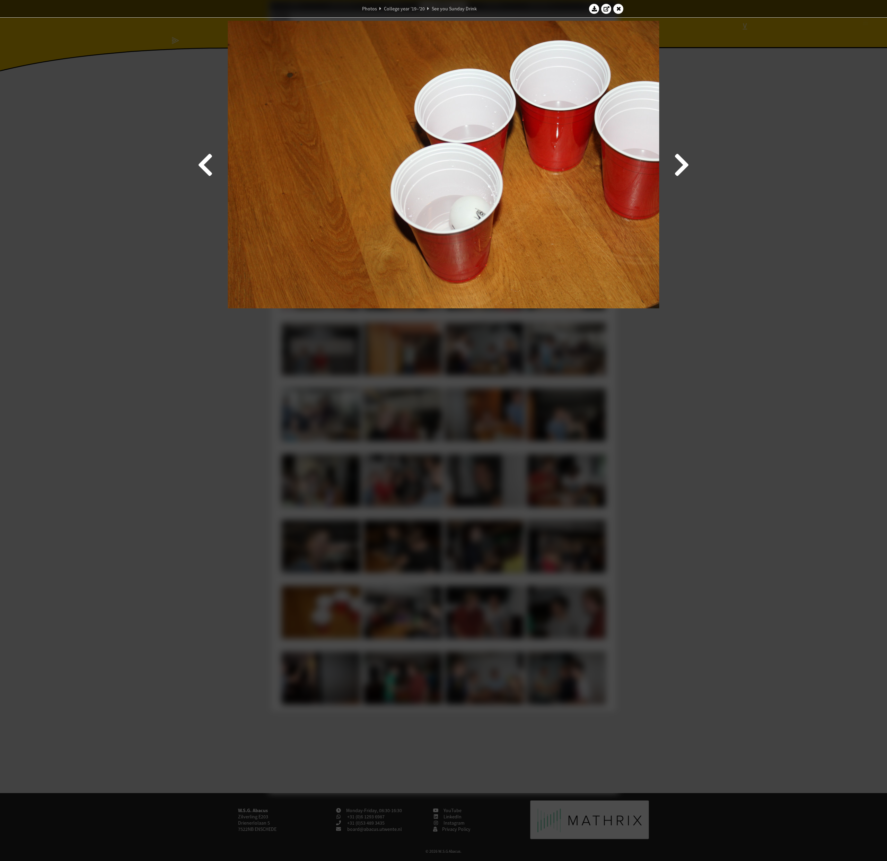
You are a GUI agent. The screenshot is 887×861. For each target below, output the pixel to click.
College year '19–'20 (404, 9)
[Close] (618, 8)
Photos (369, 9)
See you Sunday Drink (454, 9)
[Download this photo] (594, 8)
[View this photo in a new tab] (606, 8)
